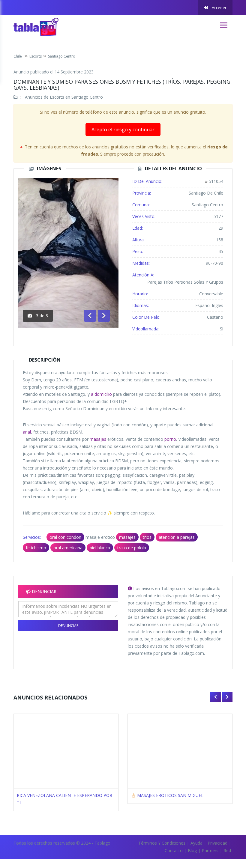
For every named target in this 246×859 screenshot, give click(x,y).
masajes (98, 439)
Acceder (218, 7)
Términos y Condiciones (161, 843)
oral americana (67, 547)
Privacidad (217, 843)
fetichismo (36, 547)
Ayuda (196, 843)
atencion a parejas (177, 537)
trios (147, 537)
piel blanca (100, 547)
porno (170, 439)
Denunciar (68, 625)
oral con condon (65, 537)
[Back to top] (226, 821)
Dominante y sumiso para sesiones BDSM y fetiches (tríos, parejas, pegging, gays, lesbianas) (123, 84)
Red (227, 850)
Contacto (174, 850)
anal (27, 432)
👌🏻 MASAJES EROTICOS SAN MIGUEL (167, 795)
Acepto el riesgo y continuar (123, 129)
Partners (210, 850)
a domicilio (101, 394)
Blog (192, 850)
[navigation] (223, 25)
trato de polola (131, 547)
